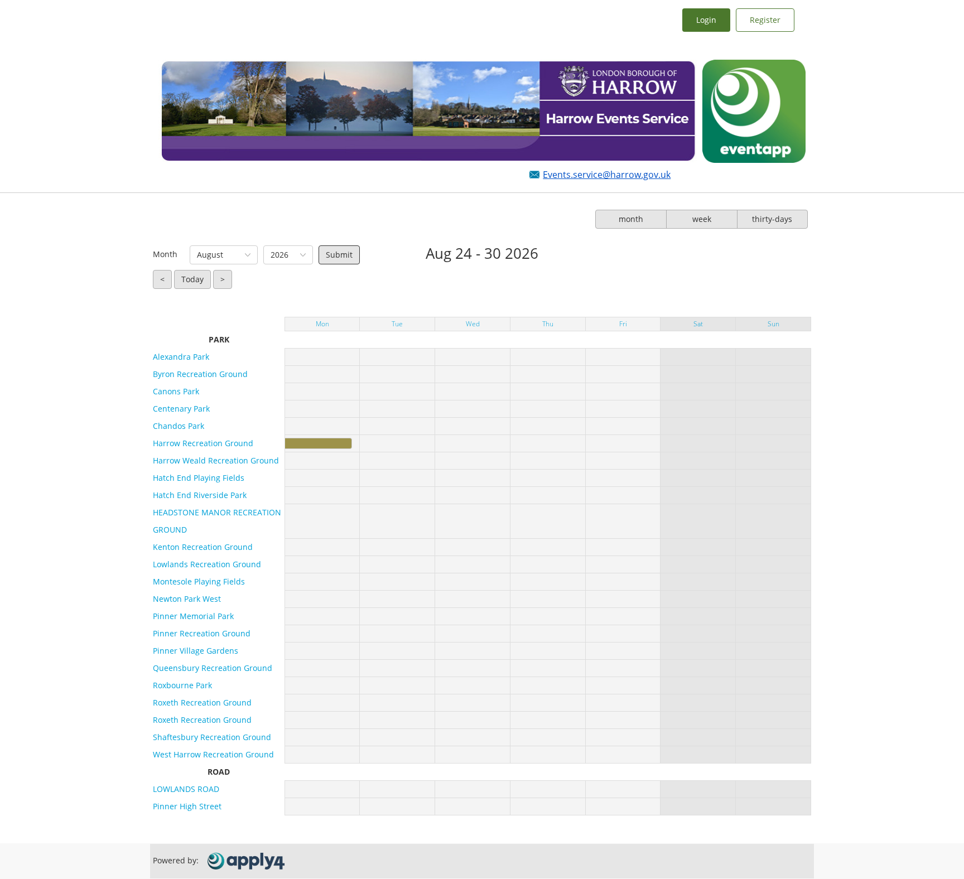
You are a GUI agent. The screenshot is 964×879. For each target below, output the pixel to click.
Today (192, 279)
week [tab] (701, 219)
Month (165, 254)
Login (706, 20)
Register (765, 20)
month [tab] (631, 219)
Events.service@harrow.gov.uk (607, 174)
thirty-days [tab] (772, 219)
